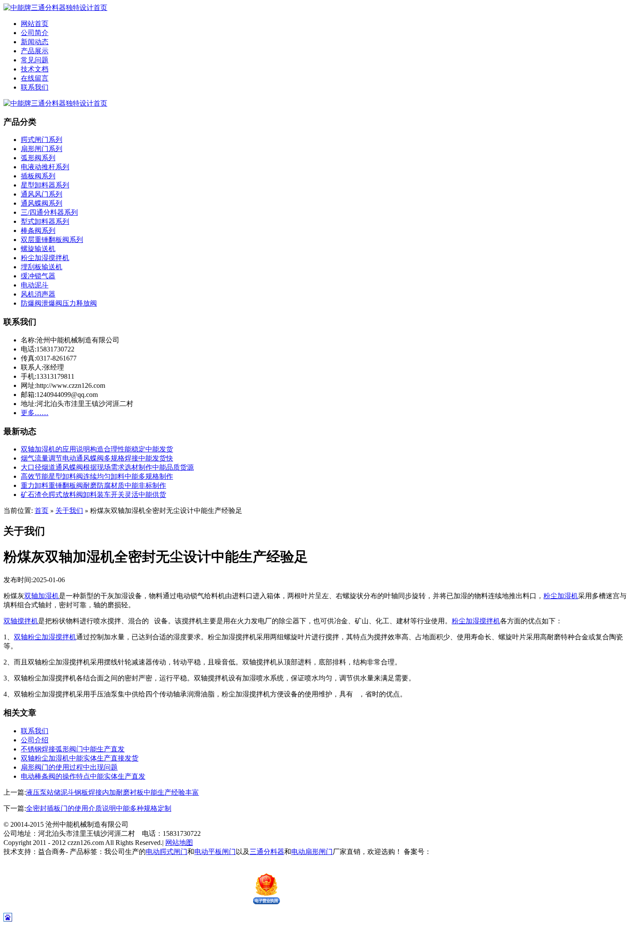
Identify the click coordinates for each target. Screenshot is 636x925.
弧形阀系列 (38, 157)
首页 (41, 510)
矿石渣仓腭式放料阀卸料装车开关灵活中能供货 (93, 494)
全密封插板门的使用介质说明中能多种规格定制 (98, 808)
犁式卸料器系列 (45, 221)
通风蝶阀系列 (41, 203)
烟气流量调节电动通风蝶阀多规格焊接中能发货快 (97, 458)
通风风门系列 (41, 194)
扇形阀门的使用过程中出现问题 (69, 767)
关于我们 (69, 510)
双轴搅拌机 (20, 621)
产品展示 (34, 51)
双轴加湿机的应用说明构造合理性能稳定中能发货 (97, 449)
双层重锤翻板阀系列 (52, 239)
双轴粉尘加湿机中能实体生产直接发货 (79, 758)
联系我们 (34, 87)
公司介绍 (34, 740)
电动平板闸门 (215, 851)
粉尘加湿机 (560, 595)
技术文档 (34, 69)
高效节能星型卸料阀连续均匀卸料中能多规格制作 (97, 476)
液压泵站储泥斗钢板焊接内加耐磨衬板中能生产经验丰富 (112, 792)
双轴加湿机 (41, 595)
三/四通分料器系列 (49, 212)
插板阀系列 (38, 176)
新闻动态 (34, 41)
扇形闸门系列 (41, 148)
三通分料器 (267, 851)
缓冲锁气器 (38, 276)
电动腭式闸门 (166, 851)
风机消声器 (38, 294)
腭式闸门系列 (41, 139)
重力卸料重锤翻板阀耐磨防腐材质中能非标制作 (93, 485)
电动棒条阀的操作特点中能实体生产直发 (83, 776)
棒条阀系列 (38, 230)
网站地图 (179, 842)
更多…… (34, 412)
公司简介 (34, 32)
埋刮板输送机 (41, 267)
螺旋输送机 (38, 248)
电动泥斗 (34, 285)
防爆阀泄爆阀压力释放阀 (59, 303)
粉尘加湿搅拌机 (45, 257)
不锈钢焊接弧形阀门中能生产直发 (73, 749)
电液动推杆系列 (45, 167)
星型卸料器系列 (45, 185)
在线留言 (34, 78)
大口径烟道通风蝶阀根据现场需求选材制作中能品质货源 (107, 467)
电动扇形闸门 (312, 851)
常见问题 (34, 60)
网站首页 (34, 23)
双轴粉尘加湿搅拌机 (45, 637)
